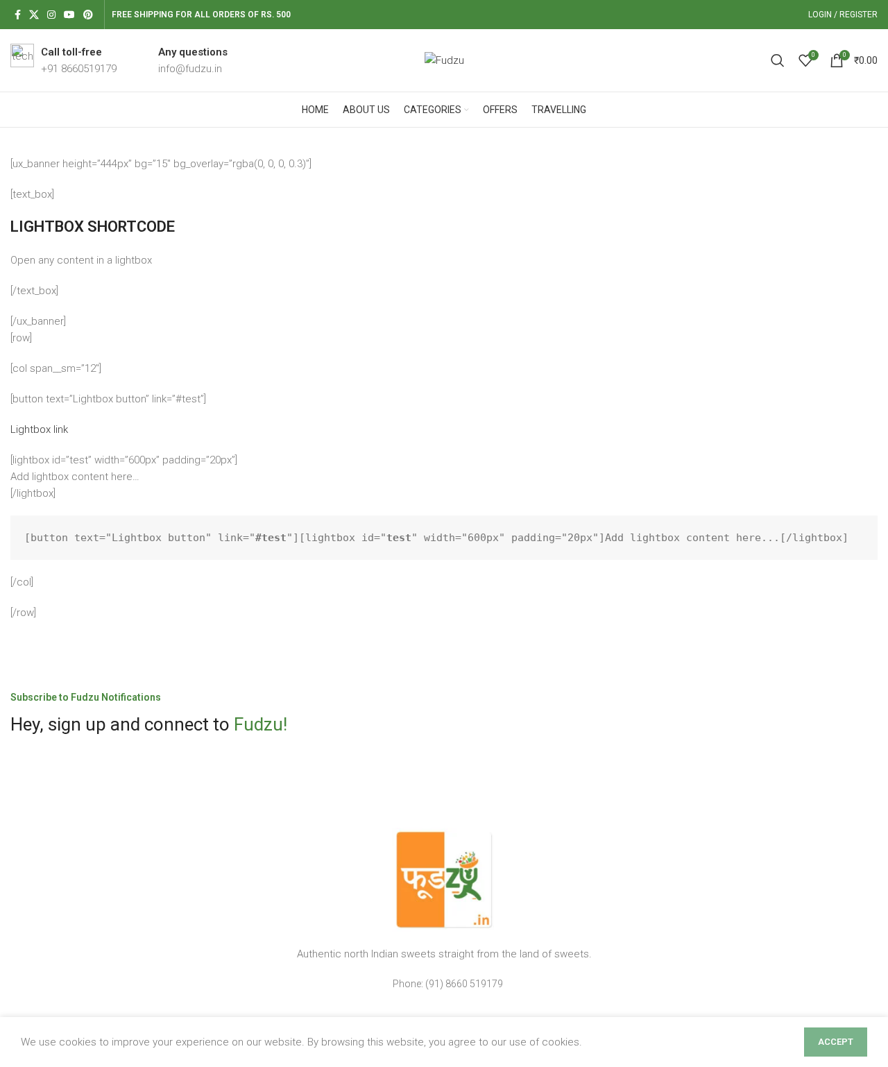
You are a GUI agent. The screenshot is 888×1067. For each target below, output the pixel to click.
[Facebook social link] (17, 15)
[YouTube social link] (69, 15)
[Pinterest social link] (88, 15)
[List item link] (444, 983)
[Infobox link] (63, 60)
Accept (835, 1041)
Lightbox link (39, 429)
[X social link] (34, 15)
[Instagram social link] (51, 15)
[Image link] (444, 879)
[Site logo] (444, 59)
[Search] (778, 60)
